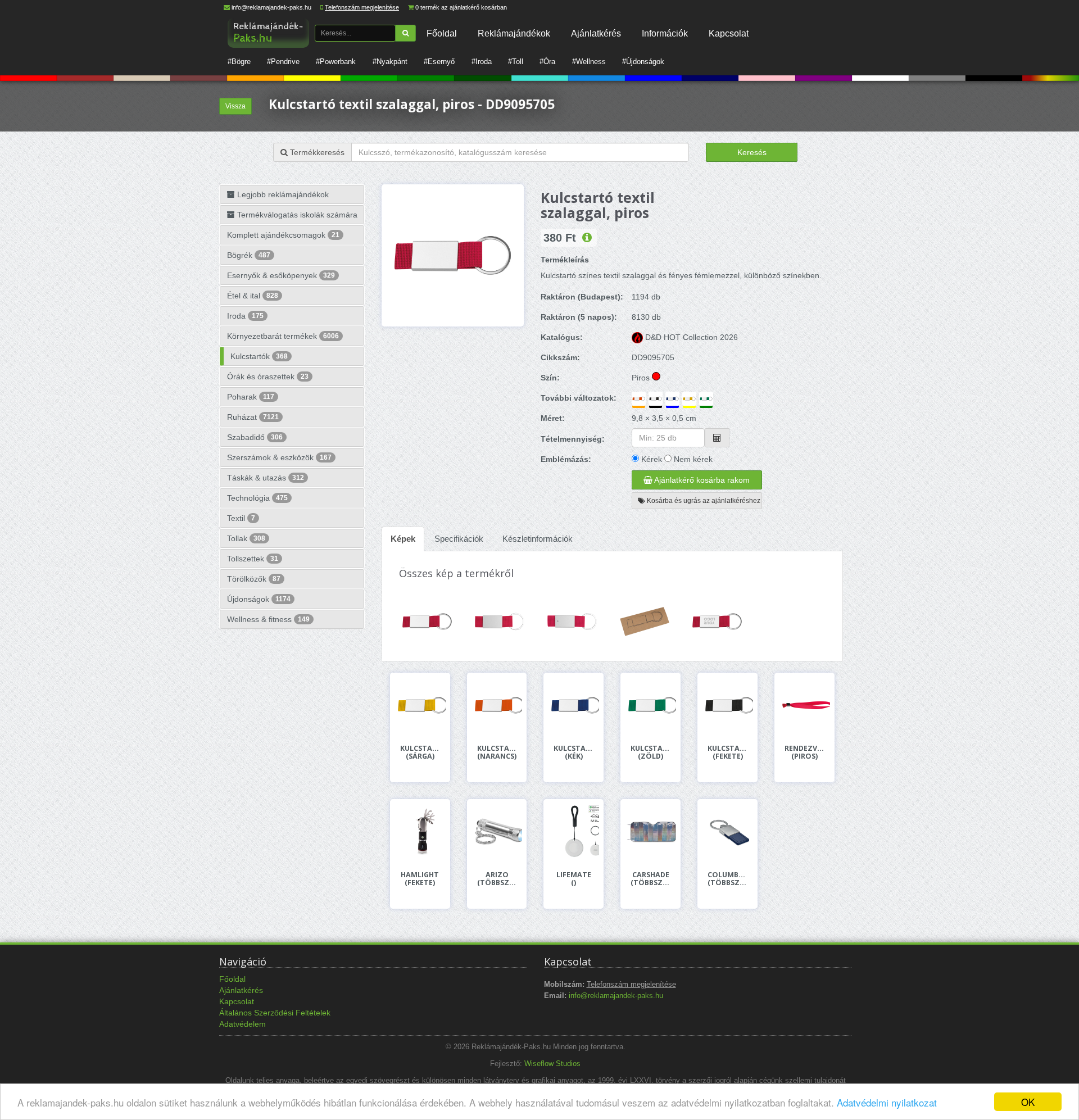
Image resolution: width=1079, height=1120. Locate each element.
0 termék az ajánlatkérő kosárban (461, 7)
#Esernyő (439, 61)
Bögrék (248, 255)
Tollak (246, 538)
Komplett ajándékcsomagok (283, 234)
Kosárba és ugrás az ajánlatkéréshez (702, 501)
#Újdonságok (643, 61)
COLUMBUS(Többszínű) (727, 879)
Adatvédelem (242, 1023)
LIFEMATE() (573, 879)
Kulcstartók (259, 356)
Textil (241, 518)
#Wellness (589, 61)
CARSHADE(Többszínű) (650, 879)
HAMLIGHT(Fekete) (420, 879)
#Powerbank (336, 61)
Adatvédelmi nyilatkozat (887, 1102)
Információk (665, 33)
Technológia (257, 497)
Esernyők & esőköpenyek (281, 275)
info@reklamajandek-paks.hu (271, 7)
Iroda (245, 315)
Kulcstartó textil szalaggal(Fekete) (727, 752)
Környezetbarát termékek (283, 336)
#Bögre (239, 61)
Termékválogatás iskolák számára (296, 214)
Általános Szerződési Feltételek (274, 1012)
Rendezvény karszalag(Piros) (804, 752)
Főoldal (442, 33)
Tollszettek (252, 558)
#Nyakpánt (390, 61)
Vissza (235, 106)
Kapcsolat (729, 33)
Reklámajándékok (514, 33)
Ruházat (253, 416)
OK (1028, 1102)
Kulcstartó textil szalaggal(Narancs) (497, 752)
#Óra (547, 61)
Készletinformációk (537, 538)
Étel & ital (252, 295)
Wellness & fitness (268, 619)
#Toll (515, 61)
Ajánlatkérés (596, 33)
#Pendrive (283, 61)
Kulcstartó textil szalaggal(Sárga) (420, 752)
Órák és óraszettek (268, 376)
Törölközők (253, 578)
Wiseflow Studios (552, 1064)
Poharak (250, 396)
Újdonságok (259, 599)
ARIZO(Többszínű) (497, 879)
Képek (403, 538)
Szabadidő (255, 437)
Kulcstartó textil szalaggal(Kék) (573, 752)
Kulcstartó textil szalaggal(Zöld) (650, 752)
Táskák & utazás (265, 477)
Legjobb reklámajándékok (282, 194)
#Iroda (482, 61)
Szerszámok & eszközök (279, 457)
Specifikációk (458, 538)
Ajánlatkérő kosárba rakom (701, 479)
